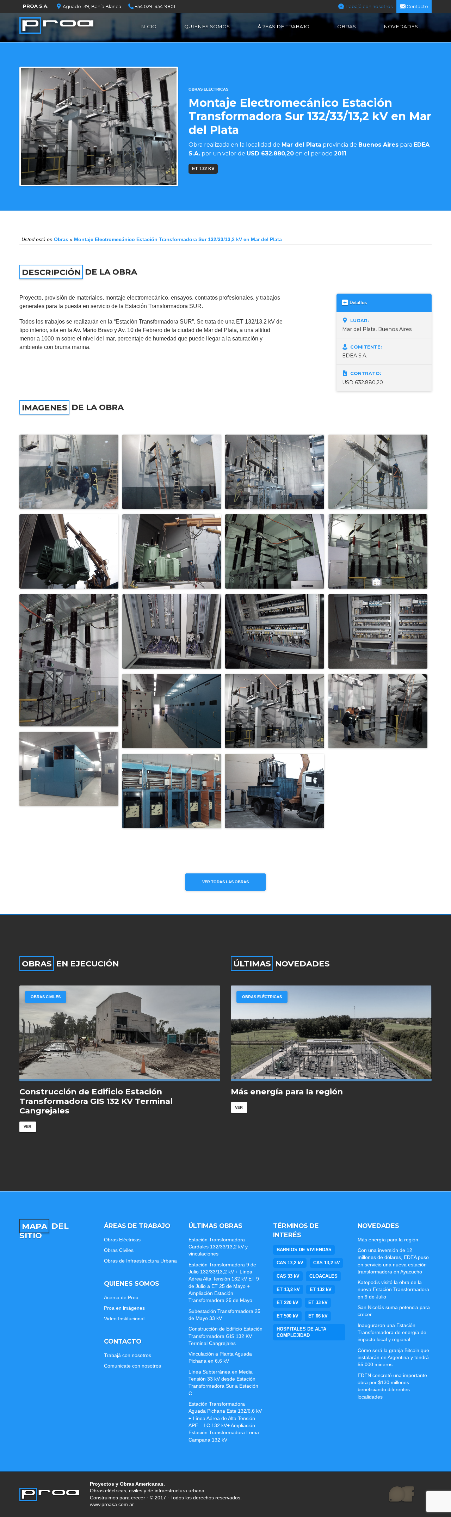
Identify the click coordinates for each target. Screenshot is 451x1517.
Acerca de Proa (121, 1297)
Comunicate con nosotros (132, 1366)
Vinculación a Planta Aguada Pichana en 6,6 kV (220, 1357)
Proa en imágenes (124, 1308)
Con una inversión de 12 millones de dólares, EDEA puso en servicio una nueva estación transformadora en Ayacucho (324, 1101)
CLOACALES (323, 1276)
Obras (346, 26)
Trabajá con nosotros (368, 6)
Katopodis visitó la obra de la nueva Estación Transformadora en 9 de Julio (393, 1289)
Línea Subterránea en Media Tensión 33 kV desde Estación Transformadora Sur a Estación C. (223, 1382)
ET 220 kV (287, 1302)
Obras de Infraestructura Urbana (140, 1261)
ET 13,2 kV (288, 1289)
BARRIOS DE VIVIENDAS (304, 1249)
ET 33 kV (318, 1302)
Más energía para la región (388, 1239)
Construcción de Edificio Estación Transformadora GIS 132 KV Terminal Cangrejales (225, 1336)
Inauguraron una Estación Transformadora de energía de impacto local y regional (392, 1332)
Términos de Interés (296, 1230)
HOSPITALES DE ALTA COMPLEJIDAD (301, 1332)
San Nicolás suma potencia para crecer (394, 1310)
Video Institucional (124, 1318)
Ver (27, 1117)
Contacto (417, 6)
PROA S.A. (36, 6)
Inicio (147, 26)
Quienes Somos (207, 26)
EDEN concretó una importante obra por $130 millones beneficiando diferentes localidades (392, 1386)
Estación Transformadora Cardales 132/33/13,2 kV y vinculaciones (218, 1247)
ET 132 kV (203, 168)
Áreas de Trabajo (283, 26)
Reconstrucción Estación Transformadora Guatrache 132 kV (108, 1096)
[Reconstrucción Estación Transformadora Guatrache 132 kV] (119, 1033)
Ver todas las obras (225, 882)
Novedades (401, 26)
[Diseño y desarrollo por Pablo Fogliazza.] (402, 1494)
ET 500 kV (287, 1316)
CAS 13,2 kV (290, 1262)
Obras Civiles (119, 1250)
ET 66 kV (318, 1316)
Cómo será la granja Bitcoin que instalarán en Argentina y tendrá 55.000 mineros (393, 1357)
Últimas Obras (215, 1225)
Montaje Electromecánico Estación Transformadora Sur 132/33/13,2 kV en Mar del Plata (178, 239)
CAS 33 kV (288, 1276)
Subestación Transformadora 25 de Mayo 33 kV (224, 1314)
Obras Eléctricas (208, 89)
